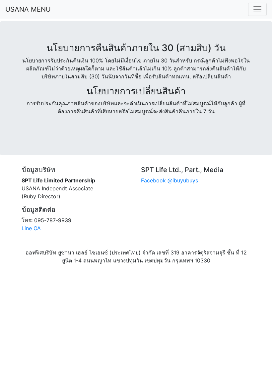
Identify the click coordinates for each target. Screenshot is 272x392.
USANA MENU (28, 9)
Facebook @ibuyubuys (169, 180)
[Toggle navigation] (257, 9)
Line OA (31, 228)
